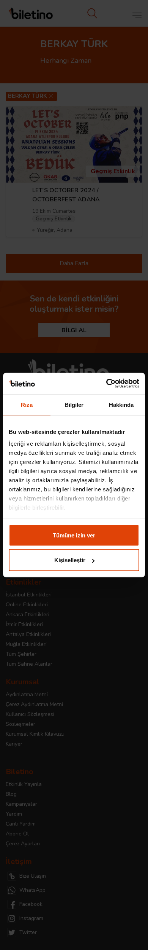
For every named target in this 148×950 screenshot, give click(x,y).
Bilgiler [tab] (74, 404)
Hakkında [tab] (121, 404)
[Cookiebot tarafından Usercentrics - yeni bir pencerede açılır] (106, 384)
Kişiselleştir (69, 560)
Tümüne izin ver (74, 535)
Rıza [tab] (27, 404)
